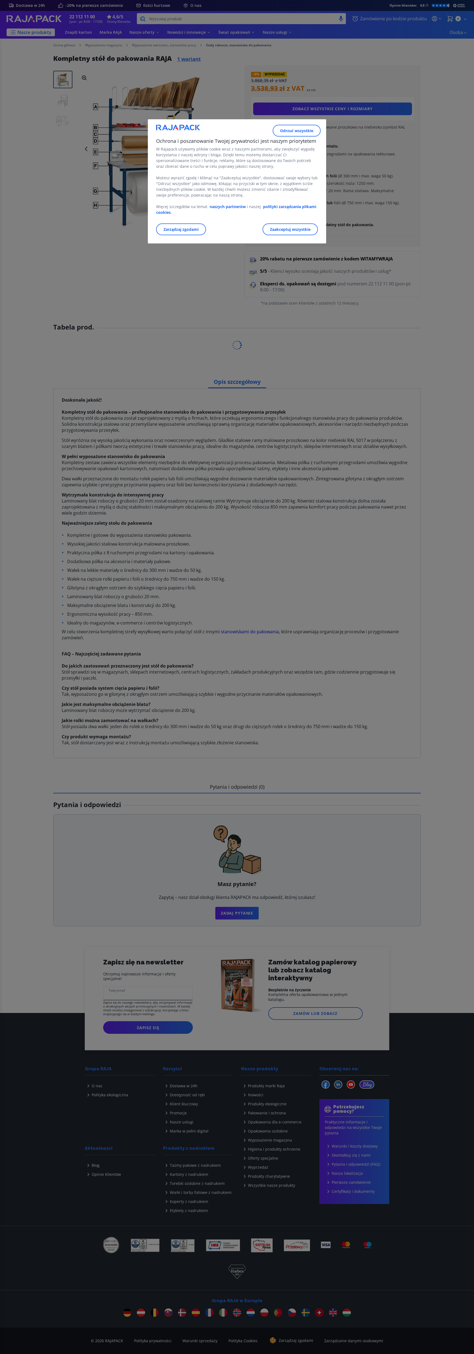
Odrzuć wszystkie (296, 130)
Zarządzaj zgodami (181, 229)
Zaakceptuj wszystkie (290, 229)
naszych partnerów (228, 206)
